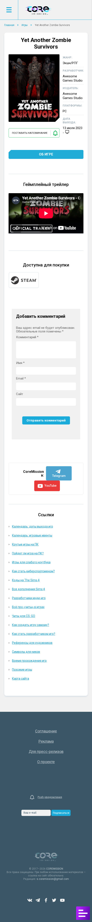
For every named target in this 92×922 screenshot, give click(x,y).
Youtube (62, 900)
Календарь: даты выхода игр (32, 526)
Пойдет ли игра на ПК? (28, 553)
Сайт (19, 394)
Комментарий (27, 337)
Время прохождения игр (29, 660)
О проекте (46, 761)
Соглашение (46, 731)
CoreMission (38, 10)
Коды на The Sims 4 (26, 580)
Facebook (46, 900)
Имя (20, 363)
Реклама (46, 741)
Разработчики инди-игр (29, 598)
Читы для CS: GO (23, 616)
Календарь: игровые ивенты (32, 535)
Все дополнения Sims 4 (28, 589)
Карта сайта (20, 678)
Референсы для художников (32, 642)
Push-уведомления (50, 797)
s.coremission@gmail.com (53, 878)
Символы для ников (26, 651)
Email (21, 378)
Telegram (37, 900)
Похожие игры (22, 669)
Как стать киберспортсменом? (33, 571)
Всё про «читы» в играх (28, 607)
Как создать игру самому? (30, 625)
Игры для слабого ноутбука (31, 562)
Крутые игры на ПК (25, 544)
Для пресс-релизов (46, 751)
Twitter (54, 900)
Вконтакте (29, 900)
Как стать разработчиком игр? (33, 634)
